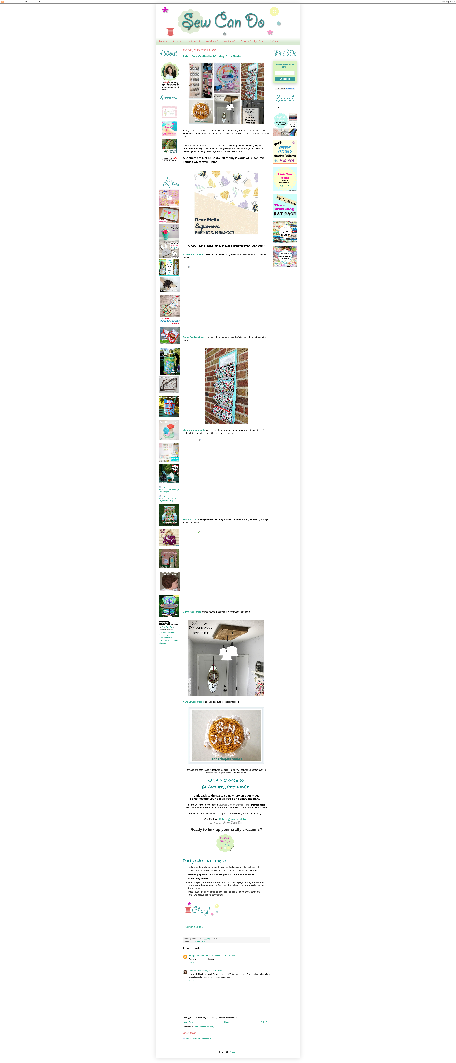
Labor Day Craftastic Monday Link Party (212, 57)
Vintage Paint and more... (200, 956)
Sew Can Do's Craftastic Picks (233, 805)
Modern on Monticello (194, 430)
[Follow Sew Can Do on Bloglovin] (285, 90)
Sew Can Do (232, 822)
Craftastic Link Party (197, 941)
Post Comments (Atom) (204, 1027)
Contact (274, 41)
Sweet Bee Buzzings (193, 337)
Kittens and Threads (193, 254)
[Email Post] (215, 939)
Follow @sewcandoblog (233, 819)
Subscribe (285, 79)
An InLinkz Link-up (194, 927)
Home (163, 41)
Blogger (233, 1052)
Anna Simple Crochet (193, 702)
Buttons (229, 41)
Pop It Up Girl (190, 519)
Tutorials (194, 41)
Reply (191, 963)
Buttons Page (216, 773)
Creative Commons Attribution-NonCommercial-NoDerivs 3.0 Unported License (168, 638)
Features (212, 41)
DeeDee (192, 971)
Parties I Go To (252, 41)
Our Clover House (192, 612)
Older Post (265, 1022)
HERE (221, 161)
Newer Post (188, 1022)
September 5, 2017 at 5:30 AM (209, 971)
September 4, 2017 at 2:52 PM (224, 956)
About (177, 41)
